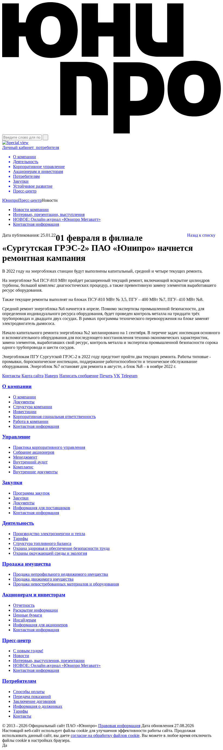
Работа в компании (30, 421)
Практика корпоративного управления (49, 447)
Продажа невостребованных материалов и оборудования (66, 584)
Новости (21, 655)
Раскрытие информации (35, 610)
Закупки (12, 482)
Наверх (51, 375)
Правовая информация (119, 725)
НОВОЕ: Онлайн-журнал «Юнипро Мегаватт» (57, 219)
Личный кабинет (30, 147)
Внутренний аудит (30, 462)
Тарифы (20, 538)
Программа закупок (31, 493)
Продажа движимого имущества (43, 579)
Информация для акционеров (40, 625)
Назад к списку (201, 235)
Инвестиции (24, 411)
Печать (106, 375)
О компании (17, 386)
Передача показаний (32, 696)
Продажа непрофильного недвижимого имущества (60, 574)
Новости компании (31, 209)
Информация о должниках (37, 706)
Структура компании (32, 406)
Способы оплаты (29, 691)
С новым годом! (28, 650)
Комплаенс (23, 467)
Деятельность (18, 523)
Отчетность (24, 605)
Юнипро (10, 200)
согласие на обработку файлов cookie (105, 735)
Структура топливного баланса (42, 543)
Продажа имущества (26, 564)
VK (117, 375)
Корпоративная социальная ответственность (54, 416)
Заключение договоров (34, 701)
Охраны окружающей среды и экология (50, 553)
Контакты (11, 375)
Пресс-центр (30, 200)
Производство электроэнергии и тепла (49, 533)
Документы (24, 402)
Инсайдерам (24, 620)
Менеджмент (25, 457)
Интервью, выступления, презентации (49, 660)
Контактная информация (36, 224)
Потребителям (19, 681)
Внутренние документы (35, 471)
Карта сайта (32, 375)
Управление (16, 437)
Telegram (129, 375)
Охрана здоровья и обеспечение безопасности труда (61, 548)
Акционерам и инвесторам (33, 594)
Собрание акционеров (33, 452)
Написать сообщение (78, 375)
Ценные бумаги (27, 615)
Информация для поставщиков (41, 507)
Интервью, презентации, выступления (49, 214)
